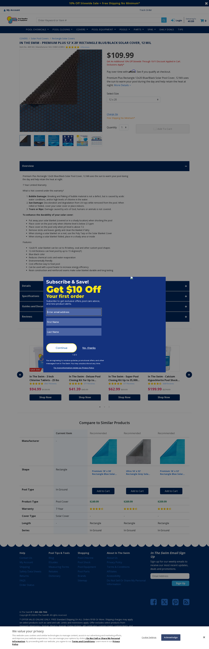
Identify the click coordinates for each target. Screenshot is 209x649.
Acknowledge (171, 637)
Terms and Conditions (83, 641)
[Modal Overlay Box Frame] (104, 324)
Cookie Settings (149, 637)
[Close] (204, 637)
